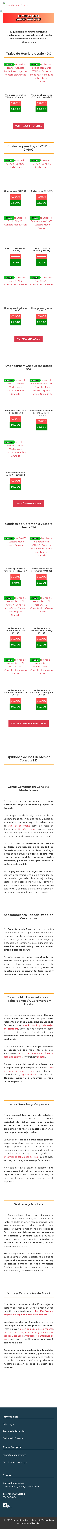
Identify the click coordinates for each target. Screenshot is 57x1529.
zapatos (41, 1057)
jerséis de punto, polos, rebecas (36, 1329)
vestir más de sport (26, 829)
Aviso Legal (8, 1424)
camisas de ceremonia (29, 1053)
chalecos (48, 1053)
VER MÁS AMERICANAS (28, 503)
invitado (30, 1071)
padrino (19, 1071)
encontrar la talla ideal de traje (21, 1157)
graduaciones (30, 1074)
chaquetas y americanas (39, 1332)
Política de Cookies (13, 1438)
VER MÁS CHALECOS (28, 339)
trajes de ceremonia (19, 826)
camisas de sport (13, 1332)
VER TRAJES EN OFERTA (28, 126)
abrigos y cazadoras (14, 1336)
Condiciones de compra (15, 1462)
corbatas (8, 1057)
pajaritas (18, 1057)
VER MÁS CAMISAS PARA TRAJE (28, 723)
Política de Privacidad (14, 1431)
